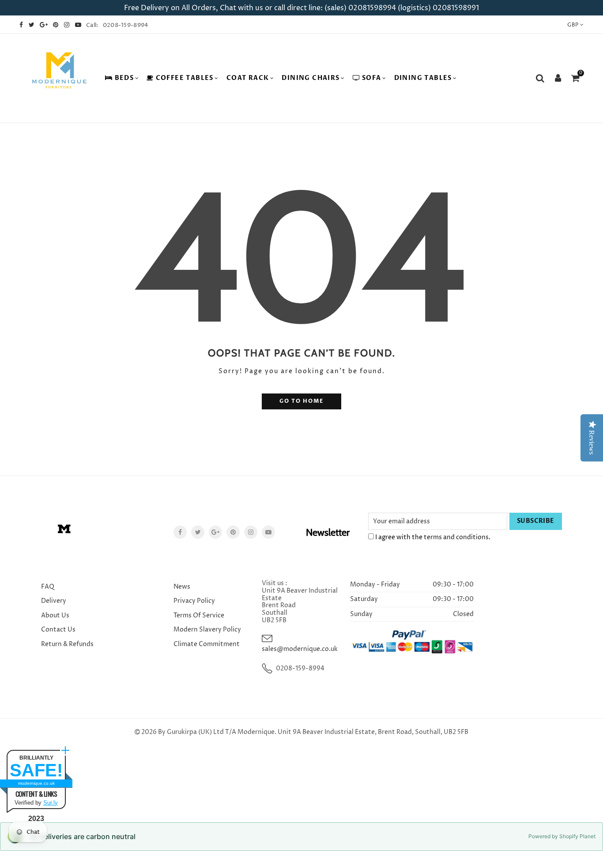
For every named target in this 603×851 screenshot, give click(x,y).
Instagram (250, 532)
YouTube (268, 532)
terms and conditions (456, 537)
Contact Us (58, 629)
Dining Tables (423, 78)
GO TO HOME (301, 401)
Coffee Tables (185, 78)
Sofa (371, 78)
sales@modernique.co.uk (300, 649)
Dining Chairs (310, 78)
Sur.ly (50, 802)
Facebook (180, 532)
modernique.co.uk (36, 783)
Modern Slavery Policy (207, 629)
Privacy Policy (194, 601)
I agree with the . (432, 537)
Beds (124, 78)
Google (215, 532)
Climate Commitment (206, 644)
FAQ (47, 586)
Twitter (197, 532)
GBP (572, 25)
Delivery (53, 601)
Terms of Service (198, 615)
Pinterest (233, 532)
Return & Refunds (67, 644)
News (181, 586)
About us (55, 615)
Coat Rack (247, 78)
